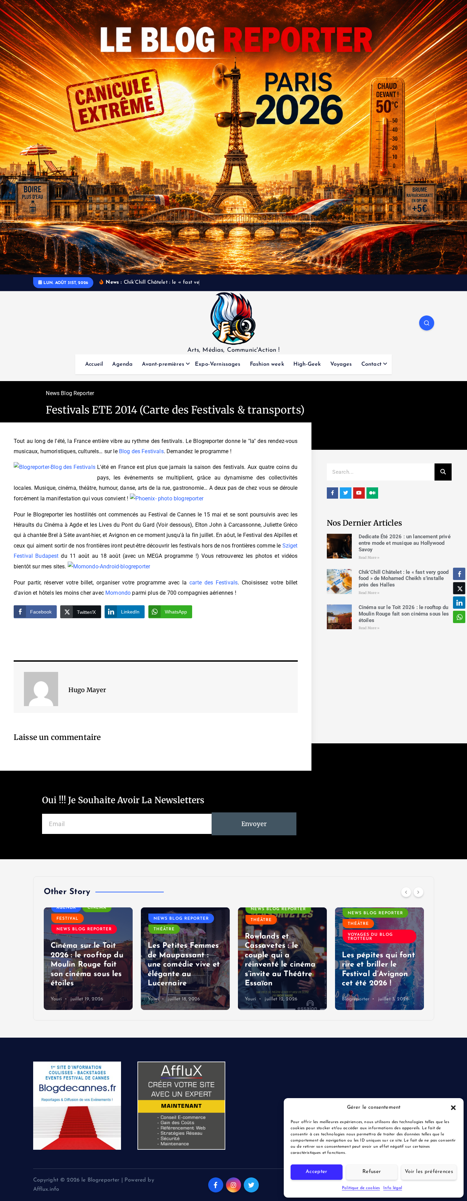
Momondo (118, 593)
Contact (371, 364)
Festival (67, 919)
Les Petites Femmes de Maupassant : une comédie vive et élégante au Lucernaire (184, 964)
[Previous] (406, 892)
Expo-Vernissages (218, 364)
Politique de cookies (361, 1188)
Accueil (94, 364)
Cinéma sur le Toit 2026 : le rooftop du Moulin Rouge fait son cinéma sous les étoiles (404, 613)
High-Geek (307, 364)
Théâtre (164, 929)
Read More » (369, 557)
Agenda (122, 364)
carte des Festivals (213, 582)
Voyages (341, 364)
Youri (56, 999)
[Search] (443, 472)
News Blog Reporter (70, 393)
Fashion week (267, 364)
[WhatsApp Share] (459, 617)
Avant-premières (163, 364)
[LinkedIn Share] (459, 602)
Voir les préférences (429, 1171)
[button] (453, 1107)
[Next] (418, 892)
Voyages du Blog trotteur (370, 937)
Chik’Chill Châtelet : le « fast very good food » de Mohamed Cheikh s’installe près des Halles (404, 578)
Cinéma (97, 908)
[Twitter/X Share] (459, 588)
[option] (88, 958)
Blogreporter (356, 999)
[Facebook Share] (459, 574)
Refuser (371, 1171)
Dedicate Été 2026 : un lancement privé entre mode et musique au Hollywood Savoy (405, 543)
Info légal (392, 1188)
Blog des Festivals (141, 451)
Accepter (316, 1171)
